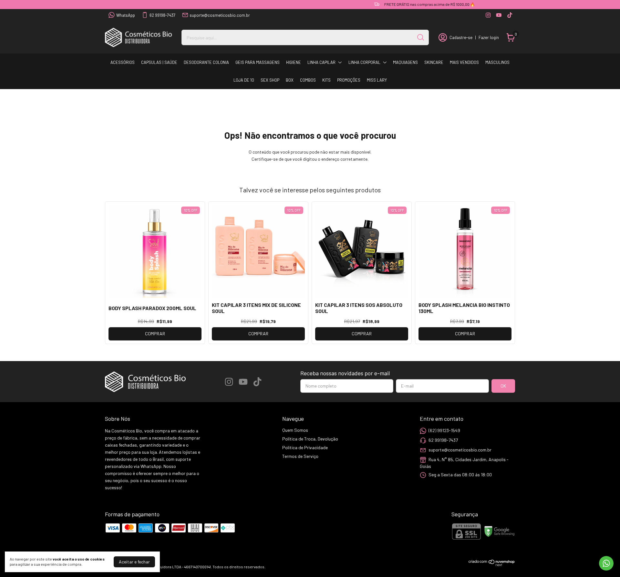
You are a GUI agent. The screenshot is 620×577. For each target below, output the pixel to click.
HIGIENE (293, 62)
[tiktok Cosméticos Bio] (509, 15)
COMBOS (308, 80)
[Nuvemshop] (492, 564)
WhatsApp (125, 15)
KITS (326, 80)
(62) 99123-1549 (444, 430)
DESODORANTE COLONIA (206, 62)
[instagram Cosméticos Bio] (488, 15)
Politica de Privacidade (305, 447)
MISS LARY (377, 80)
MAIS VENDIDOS (464, 62)
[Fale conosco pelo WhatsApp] (606, 563)
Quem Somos (295, 430)
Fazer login (489, 37)
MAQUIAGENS (405, 62)
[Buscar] (420, 37)
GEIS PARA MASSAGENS (257, 62)
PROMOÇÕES (348, 80)
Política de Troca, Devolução (310, 438)
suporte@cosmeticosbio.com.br (220, 15)
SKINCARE (433, 62)
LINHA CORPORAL (364, 62)
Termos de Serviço (300, 456)
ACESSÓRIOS (122, 62)
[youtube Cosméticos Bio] (498, 15)
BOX (290, 80)
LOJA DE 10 (243, 80)
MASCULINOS (497, 62)
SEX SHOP (270, 80)
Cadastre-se (461, 37)
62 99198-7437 (162, 15)
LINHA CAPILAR (321, 62)
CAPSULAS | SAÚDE (159, 62)
